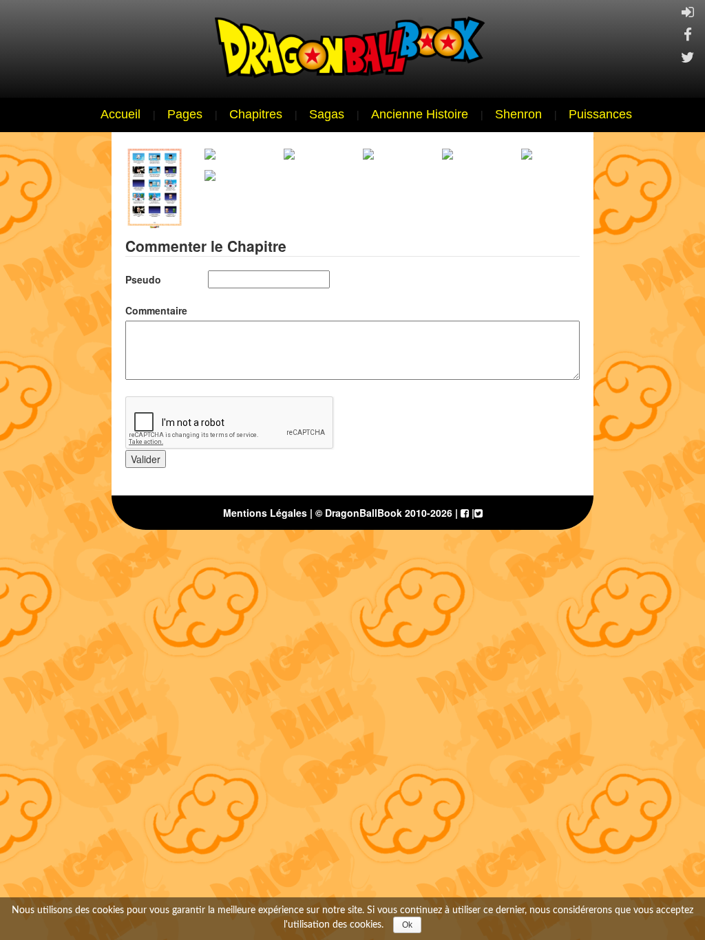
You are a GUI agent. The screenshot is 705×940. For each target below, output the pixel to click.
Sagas (326, 114)
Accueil (120, 114)
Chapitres (255, 114)
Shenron (518, 114)
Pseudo (143, 279)
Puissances (600, 114)
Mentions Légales (265, 513)
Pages (184, 114)
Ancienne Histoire (419, 114)
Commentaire (156, 310)
